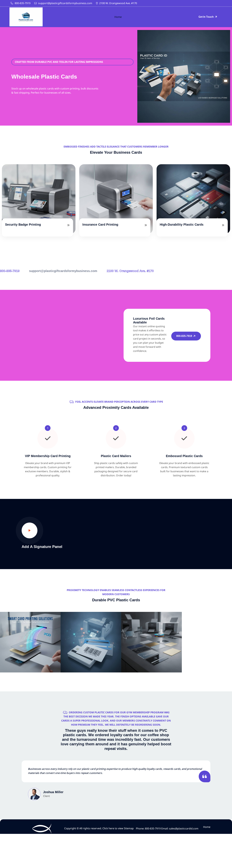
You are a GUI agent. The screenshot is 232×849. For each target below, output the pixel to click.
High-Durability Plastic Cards (181, 224)
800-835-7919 (22, 3)
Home (118, 17)
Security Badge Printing (23, 224)
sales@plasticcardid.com (183, 828)
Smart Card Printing (30, 653)
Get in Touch (206, 16)
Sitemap (129, 828)
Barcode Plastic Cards (91, 653)
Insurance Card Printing (100, 224)
